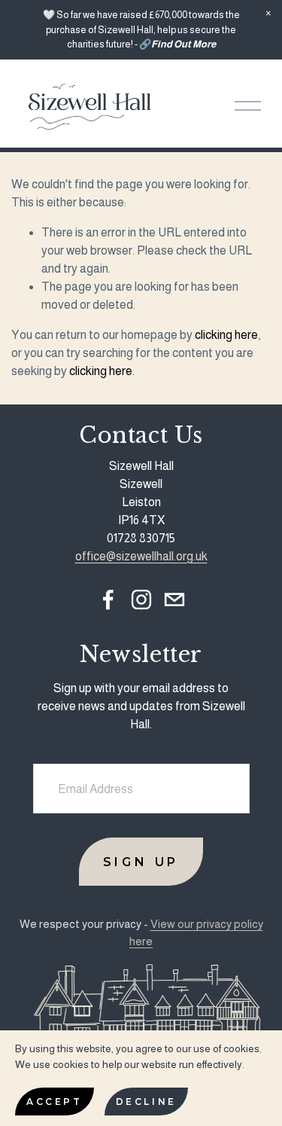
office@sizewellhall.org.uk (141, 556)
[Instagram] (141, 599)
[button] (268, 13)
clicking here (226, 334)
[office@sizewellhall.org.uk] (174, 599)
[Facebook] (108, 599)
